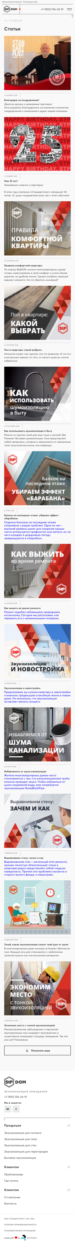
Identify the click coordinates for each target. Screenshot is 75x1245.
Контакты (10, 1203)
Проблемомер (13, 1174)
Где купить (11, 1180)
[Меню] (69, 9)
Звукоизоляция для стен (20, 1145)
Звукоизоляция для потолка (22, 1132)
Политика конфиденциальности (20, 1225)
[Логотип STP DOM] (15, 1082)
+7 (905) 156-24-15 (15, 1096)
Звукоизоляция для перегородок (26, 1151)
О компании (12, 1197)
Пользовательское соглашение (19, 1231)
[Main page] (10, 9)
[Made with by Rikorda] (20, 1238)
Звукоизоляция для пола (20, 1139)
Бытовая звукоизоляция (20, 1157)
